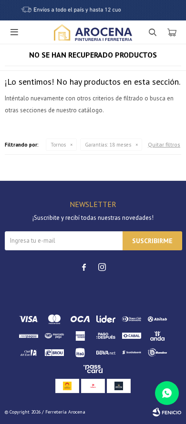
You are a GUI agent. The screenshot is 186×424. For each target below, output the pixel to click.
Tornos (58, 144)
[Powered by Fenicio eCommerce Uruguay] (167, 412)
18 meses (108, 144)
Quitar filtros (164, 144)
